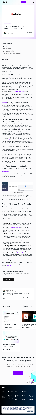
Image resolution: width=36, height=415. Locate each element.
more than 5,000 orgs (19, 91)
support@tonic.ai (5, 171)
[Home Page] (4, 2)
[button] (33, 2)
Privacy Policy (23, 409)
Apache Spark (12, 77)
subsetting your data (15, 227)
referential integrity (25, 228)
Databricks (4, 77)
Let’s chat (9, 265)
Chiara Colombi (9, 290)
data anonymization (19, 128)
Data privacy (12, 139)
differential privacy (20, 252)
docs (22, 178)
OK (30, 411)
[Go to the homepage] (4, 388)
